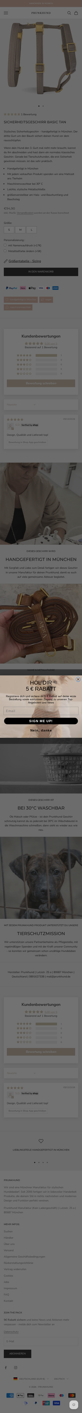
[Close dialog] (78, 679)
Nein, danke (41, 730)
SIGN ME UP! (41, 721)
